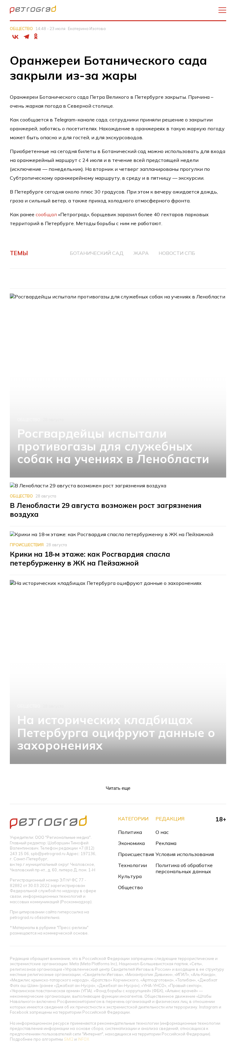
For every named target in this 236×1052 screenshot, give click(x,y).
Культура (130, 876)
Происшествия (27, 544)
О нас (162, 832)
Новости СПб (177, 253)
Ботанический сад (97, 253)
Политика (130, 832)
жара (141, 253)
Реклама (165, 843)
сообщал (46, 214)
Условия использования (184, 854)
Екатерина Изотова (87, 28)
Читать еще (118, 788)
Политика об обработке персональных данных (184, 868)
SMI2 (68, 1039)
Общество (21, 28)
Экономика (131, 843)
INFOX (83, 1039)
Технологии (132, 865)
